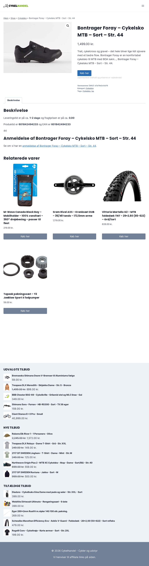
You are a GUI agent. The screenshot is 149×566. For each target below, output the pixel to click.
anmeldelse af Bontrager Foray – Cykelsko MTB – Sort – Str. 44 (59, 145)
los (93, 91)
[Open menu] (143, 5)
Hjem (5, 18)
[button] (67, 25)
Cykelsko (22, 18)
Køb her (84, 73)
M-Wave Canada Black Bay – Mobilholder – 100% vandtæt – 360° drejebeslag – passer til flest (23, 217)
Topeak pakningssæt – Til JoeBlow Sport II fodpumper (21, 296)
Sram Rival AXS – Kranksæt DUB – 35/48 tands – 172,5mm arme (73, 214)
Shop (13, 18)
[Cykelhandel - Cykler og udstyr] (15, 5)
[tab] (13, 100)
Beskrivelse (13, 100)
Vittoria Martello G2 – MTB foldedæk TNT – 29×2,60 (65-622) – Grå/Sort (123, 215)
